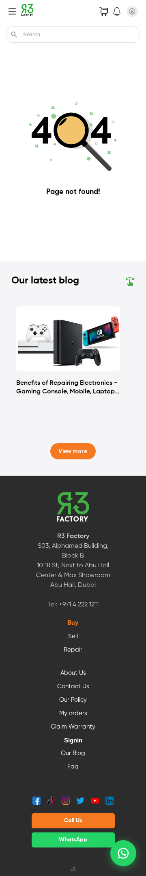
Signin (73, 740)
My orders (73, 713)
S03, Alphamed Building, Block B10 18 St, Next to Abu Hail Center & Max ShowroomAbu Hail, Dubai (73, 565)
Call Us (73, 820)
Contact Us (73, 686)
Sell (73, 636)
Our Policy (73, 700)
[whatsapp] (123, 853)
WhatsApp (73, 840)
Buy (73, 623)
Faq (73, 767)
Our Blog (73, 753)
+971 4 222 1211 (79, 605)
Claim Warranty (73, 727)
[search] (14, 34)
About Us (73, 673)
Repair (73, 650)
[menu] (12, 11)
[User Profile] (132, 11)
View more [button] (73, 451)
